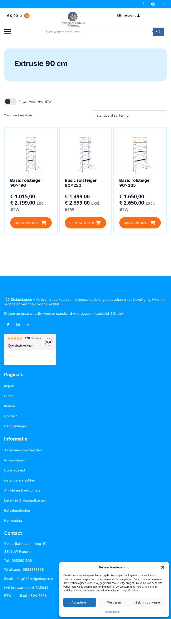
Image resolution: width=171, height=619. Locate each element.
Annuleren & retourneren (23, 490)
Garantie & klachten (19, 480)
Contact (10, 416)
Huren (9, 396)
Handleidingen (15, 426)
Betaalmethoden (17, 510)
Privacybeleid (14, 460)
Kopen (9, 386)
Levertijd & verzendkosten (25, 500)
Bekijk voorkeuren (148, 602)
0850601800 (22, 560)
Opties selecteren (27, 223)
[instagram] (153, 4)
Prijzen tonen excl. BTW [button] (35, 101)
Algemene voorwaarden (23, 450)
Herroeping (13, 520)
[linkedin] (163, 4)
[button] (163, 567)
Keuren (9, 406)
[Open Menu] (7, 31)
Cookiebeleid (111, 612)
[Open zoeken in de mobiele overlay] (103, 32)
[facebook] (143, 4)
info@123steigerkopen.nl (34, 579)
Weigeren (114, 602)
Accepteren (80, 602)
